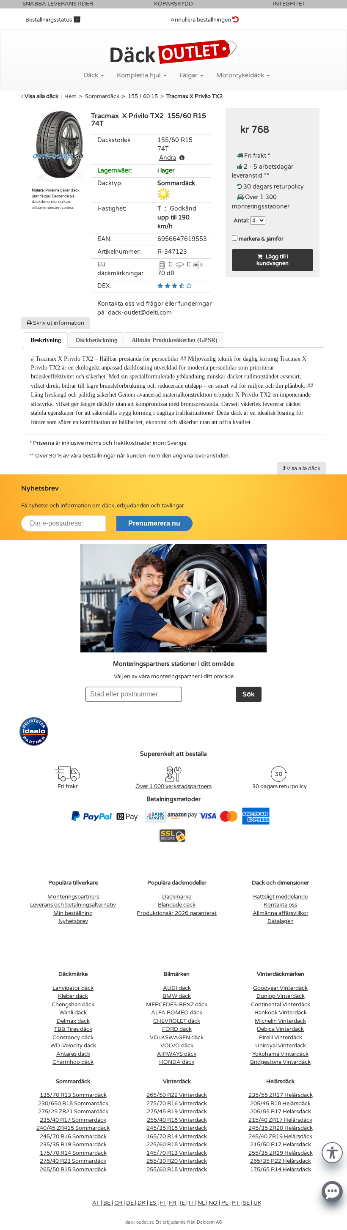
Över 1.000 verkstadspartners (173, 786)
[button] (332, 1152)
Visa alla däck (41, 96)
